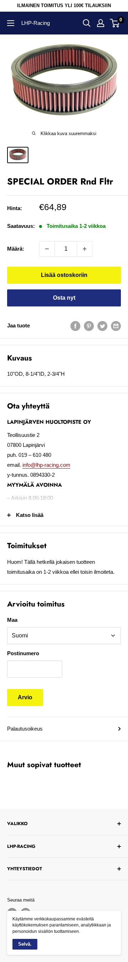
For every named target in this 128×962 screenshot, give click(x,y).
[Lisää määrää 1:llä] (84, 248)
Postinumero (23, 653)
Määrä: (15, 249)
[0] (115, 23)
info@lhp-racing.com (46, 465)
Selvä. (25, 944)
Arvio (25, 697)
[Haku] (87, 23)
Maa (12, 620)
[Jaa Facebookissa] (75, 326)
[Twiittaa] (102, 326)
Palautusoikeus (25, 729)
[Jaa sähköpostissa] (116, 326)
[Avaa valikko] (10, 23)
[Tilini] (100, 23)
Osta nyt (64, 298)
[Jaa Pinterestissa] (89, 326)
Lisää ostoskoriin (64, 275)
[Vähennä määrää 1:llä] (46, 248)
